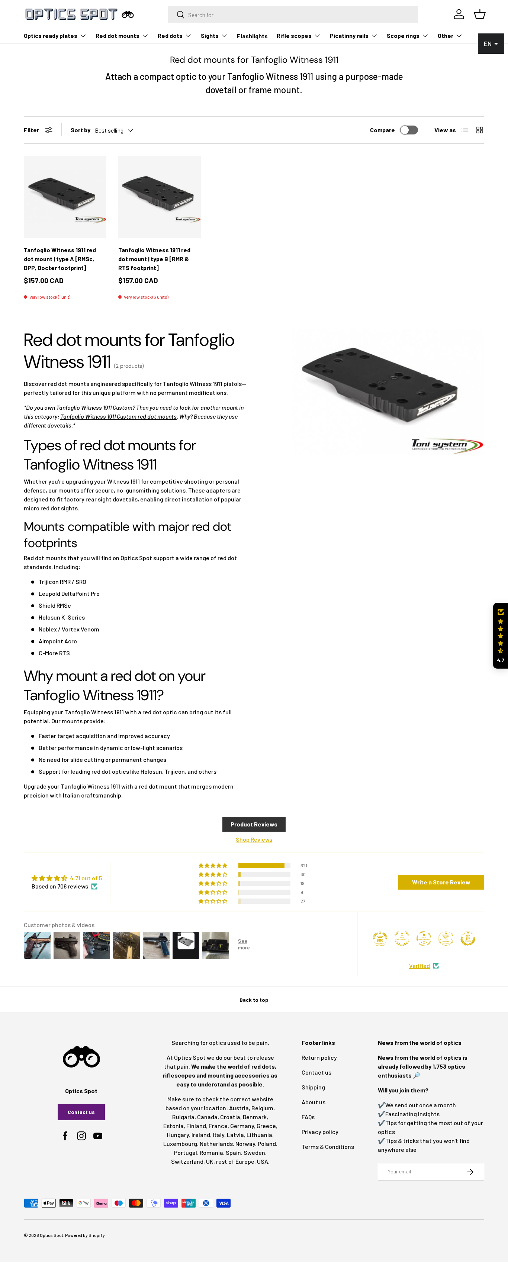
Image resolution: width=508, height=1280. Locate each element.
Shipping (313, 1087)
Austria (239, 1107)
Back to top (254, 1000)
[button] (500, 636)
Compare (382, 129)
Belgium (262, 1107)
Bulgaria (183, 1116)
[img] (67, 878)
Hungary (178, 1134)
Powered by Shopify (85, 1235)
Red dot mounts (117, 35)
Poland (267, 1143)
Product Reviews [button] (254, 824)
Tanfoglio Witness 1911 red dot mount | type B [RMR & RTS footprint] (154, 258)
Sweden (254, 1152)
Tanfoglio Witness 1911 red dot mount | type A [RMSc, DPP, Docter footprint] (60, 258)
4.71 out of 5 (86, 877)
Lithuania (259, 1134)
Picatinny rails (349, 35)
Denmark (255, 1116)
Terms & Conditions (328, 1146)
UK (209, 1161)
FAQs (308, 1116)
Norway (245, 1143)
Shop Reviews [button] (254, 839)
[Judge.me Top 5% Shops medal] (467, 938)
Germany (242, 1125)
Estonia (173, 1125)
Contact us (81, 1112)
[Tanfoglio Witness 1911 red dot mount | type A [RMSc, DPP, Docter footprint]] (65, 197)
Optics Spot (51, 1235)
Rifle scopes (294, 35)
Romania (211, 1152)
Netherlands (216, 1143)
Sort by (80, 129)
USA (262, 1161)
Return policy (319, 1057)
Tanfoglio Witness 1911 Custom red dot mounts (118, 416)
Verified (419, 965)
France (218, 1125)
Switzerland (187, 1161)
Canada (207, 1116)
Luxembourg (180, 1143)
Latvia (235, 1134)
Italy (218, 1134)
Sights (210, 35)
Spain (233, 1152)
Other (445, 35)
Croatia (230, 1116)
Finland (196, 1125)
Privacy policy (320, 1131)
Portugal (185, 1152)
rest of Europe (235, 1161)
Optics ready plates (50, 35)
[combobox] (293, 14)
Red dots (170, 35)
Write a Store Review (441, 882)
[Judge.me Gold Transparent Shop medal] (424, 938)
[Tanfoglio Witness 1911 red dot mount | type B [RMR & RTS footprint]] (159, 197)
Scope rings (403, 35)
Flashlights (252, 35)
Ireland (201, 1134)
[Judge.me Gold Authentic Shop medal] (402, 938)
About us (313, 1101)
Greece (266, 1125)
